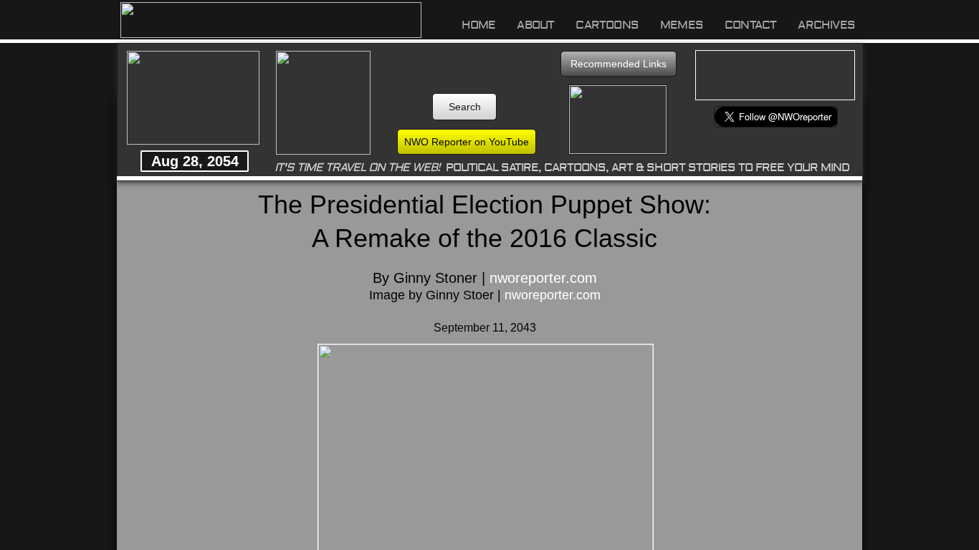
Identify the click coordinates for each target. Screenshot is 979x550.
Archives (826, 25)
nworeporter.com (543, 278)
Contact (750, 25)
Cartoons (607, 25)
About (535, 25)
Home (479, 25)
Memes (681, 25)
